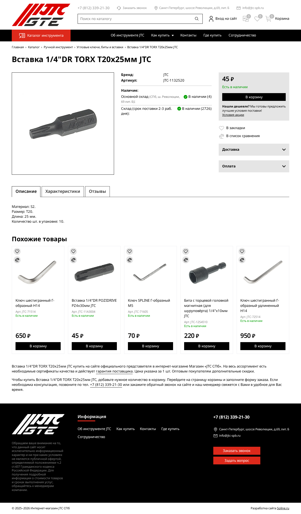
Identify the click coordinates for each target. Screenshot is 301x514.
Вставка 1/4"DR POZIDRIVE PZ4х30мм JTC (94, 303)
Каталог (34, 47)
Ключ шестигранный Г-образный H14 (35, 303)
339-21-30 (231, 417)
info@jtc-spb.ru (253, 8)
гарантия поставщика (114, 371)
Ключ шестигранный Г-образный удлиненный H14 (259, 305)
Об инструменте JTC (127, 35)
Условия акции (233, 115)
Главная (18, 47)
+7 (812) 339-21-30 (106, 384)
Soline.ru (283, 508)
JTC (165, 74)
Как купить (160, 35)
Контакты (188, 35)
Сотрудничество (242, 35)
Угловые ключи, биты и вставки (100, 47)
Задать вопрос (237, 460)
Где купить (212, 35)
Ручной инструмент (58, 47)
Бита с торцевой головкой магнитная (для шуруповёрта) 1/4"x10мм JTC (206, 308)
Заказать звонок (135, 8)
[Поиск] (197, 19)
